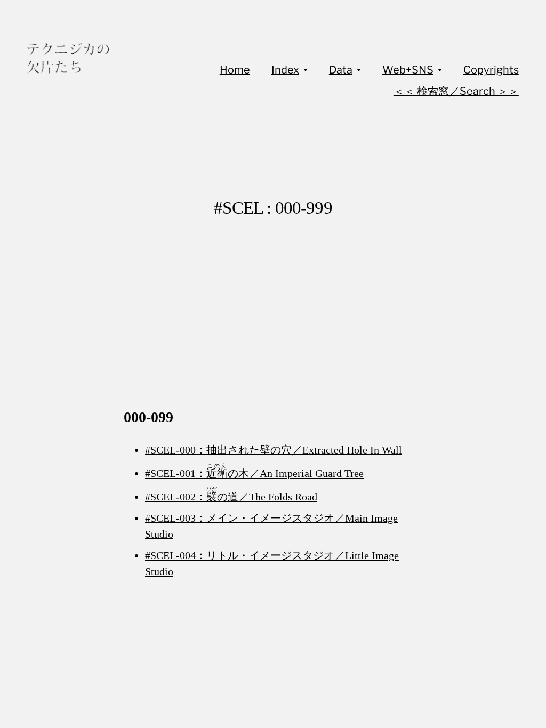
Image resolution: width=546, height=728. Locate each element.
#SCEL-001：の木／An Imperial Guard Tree (254, 473)
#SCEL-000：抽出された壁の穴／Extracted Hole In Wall (273, 450)
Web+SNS (407, 69)
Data (340, 69)
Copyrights (491, 69)
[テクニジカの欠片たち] (68, 58)
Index (285, 69)
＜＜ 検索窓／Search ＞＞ (456, 91)
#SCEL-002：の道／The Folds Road (231, 497)
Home (235, 69)
